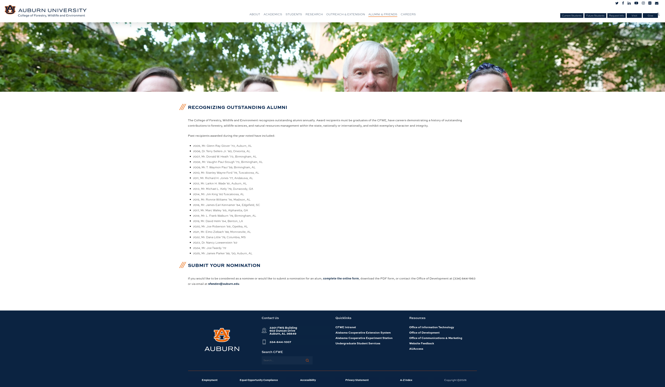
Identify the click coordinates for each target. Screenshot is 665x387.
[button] (283, 330)
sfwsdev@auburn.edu (223, 284)
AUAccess (416, 349)
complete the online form (341, 278)
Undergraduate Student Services (357, 343)
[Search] (307, 360)
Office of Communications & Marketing (435, 338)
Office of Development (424, 332)
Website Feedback (421, 343)
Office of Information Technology (431, 327)
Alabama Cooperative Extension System (363, 332)
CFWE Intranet (345, 327)
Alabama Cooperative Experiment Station (364, 338)
